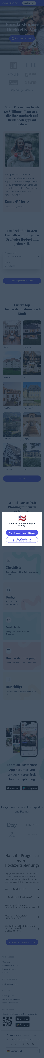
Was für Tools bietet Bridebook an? (16, 917)
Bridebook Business (10, 984)
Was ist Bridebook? (15, 889)
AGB (38, 1040)
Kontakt (5, 972)
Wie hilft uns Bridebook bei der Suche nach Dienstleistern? (20, 928)
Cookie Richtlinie (10, 1040)
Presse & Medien (9, 969)
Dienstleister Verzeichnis (12, 999)
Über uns (6, 962)
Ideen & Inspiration (10, 1003)
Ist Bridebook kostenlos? (18, 897)
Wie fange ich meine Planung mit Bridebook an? (20, 906)
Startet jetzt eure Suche (22, 280)
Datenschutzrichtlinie (26, 1040)
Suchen (22, 478)
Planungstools (8, 996)
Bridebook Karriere (10, 965)
